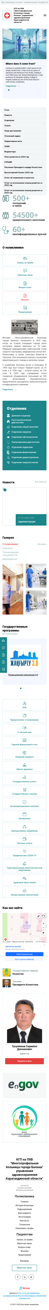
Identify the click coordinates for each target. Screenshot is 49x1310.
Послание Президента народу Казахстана (23, 167)
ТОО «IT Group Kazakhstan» (29, 1293)
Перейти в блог (24, 1061)
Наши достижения (12, 131)
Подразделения (24, 1209)
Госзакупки (24, 1224)
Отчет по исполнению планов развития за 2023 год (23, 191)
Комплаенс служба (24, 1228)
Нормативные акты (13, 141)
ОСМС (7, 146)
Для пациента (24, 1213)
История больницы (24, 1205)
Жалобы (25, 1251)
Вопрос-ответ (24, 1247)
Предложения (24, 1255)
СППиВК (8, 162)
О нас (6, 110)
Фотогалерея (24, 1217)
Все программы (10, 634)
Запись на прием (25, 1239)
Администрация (26, 521)
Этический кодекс (12, 136)
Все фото (42, 544)
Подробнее (11, 86)
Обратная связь (24, 1243)
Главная (24, 1201)
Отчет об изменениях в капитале (19, 178)
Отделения (9, 120)
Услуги (7, 125)
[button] (6, 90)
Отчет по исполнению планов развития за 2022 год (23, 184)
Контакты (24, 1220)
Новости (8, 115)
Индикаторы (10, 152)
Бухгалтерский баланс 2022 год (18, 172)
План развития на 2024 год (16, 157)
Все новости (40, 482)
